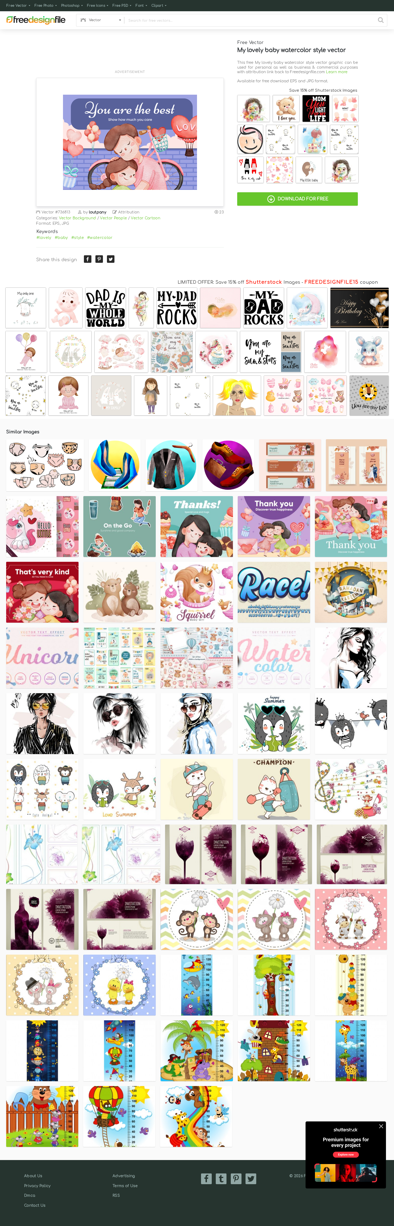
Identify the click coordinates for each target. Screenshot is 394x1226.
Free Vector (16, 6)
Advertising (124, 1176)
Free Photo (44, 6)
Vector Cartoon (145, 218)
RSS (116, 1196)
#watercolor (100, 237)
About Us (33, 1176)
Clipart (157, 6)
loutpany (97, 212)
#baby (61, 237)
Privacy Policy (37, 1186)
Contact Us (34, 1205)
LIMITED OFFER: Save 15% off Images (239, 282)
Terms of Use (125, 1186)
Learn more (336, 72)
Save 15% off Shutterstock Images (323, 90)
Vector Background (77, 218)
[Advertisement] (130, 52)
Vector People (113, 218)
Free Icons (96, 6)
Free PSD (120, 6)
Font (140, 6)
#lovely (43, 237)
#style (77, 237)
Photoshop (70, 6)
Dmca (29, 1196)
